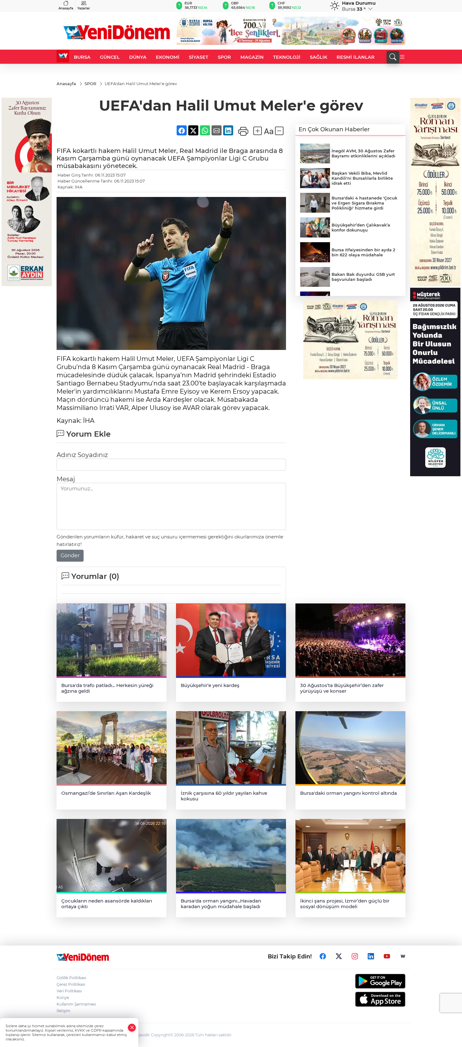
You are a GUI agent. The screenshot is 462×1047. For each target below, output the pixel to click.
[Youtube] (387, 956)
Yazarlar (83, 8)
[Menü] (402, 57)
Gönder (70, 556)
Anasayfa (65, 8)
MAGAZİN (252, 57)
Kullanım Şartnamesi (76, 1004)
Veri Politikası (69, 991)
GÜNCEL (110, 57)
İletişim (63, 1010)
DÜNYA (137, 57)
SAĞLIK (318, 57)
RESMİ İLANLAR (356, 57)
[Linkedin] (371, 956)
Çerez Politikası (71, 984)
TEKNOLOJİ (286, 57)
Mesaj (66, 479)
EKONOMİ (167, 57)
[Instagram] (355, 956)
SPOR (224, 57)
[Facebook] (322, 956)
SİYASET (198, 57)
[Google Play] (365, 981)
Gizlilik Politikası (71, 977)
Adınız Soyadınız (82, 455)
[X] (339, 956)
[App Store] (365, 999)
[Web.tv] (403, 956)
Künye (63, 997)
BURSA (82, 57)
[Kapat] (132, 1027)
